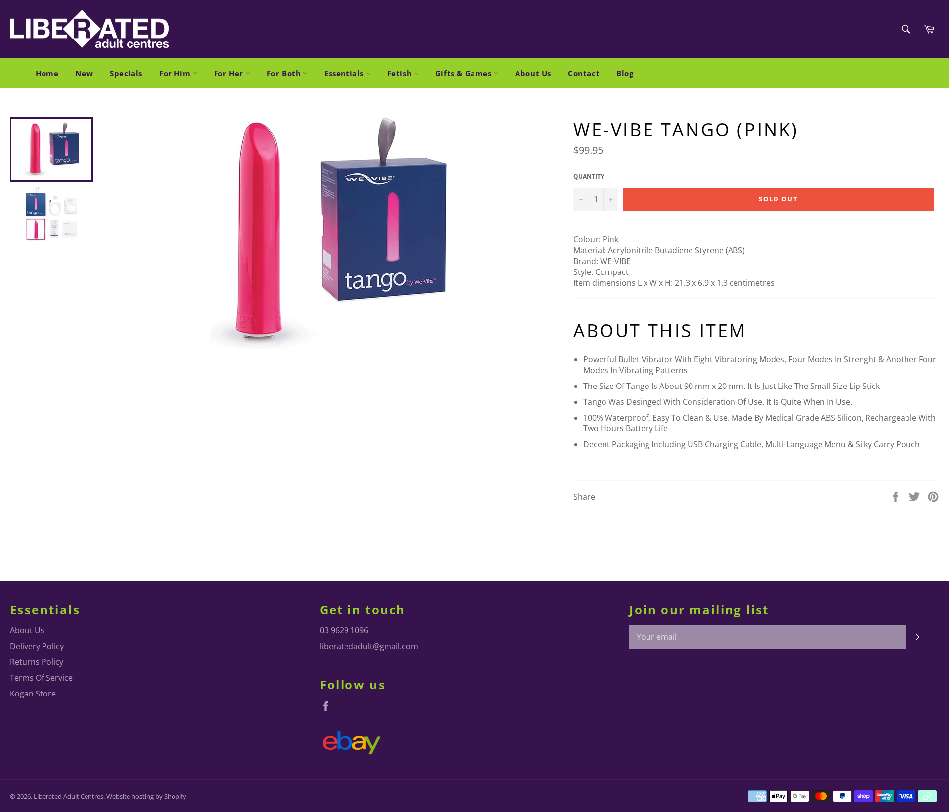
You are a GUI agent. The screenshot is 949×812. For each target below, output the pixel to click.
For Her (230, 73)
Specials (126, 73)
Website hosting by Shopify (146, 796)
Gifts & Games (464, 73)
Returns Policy (36, 662)
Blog (624, 73)
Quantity (588, 177)
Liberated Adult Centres (68, 796)
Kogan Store (33, 693)
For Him (176, 73)
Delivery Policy (37, 646)
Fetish (401, 73)
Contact (584, 73)
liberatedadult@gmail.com (369, 646)
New (84, 73)
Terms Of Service (41, 677)
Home (47, 73)
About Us (533, 73)
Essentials (345, 73)
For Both (285, 73)
